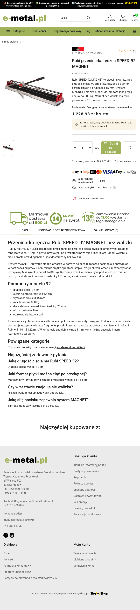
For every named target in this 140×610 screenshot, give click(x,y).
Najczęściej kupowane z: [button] (70, 427)
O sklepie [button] (10, 544)
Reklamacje (80, 502)
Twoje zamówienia (85, 553)
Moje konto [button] (81, 544)
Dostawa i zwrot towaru (88, 496)
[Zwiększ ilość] (89, 148)
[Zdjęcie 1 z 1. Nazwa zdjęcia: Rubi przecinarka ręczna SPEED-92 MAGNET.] (8, 148)
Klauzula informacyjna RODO (91, 465)
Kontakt (8, 559)
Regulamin (80, 477)
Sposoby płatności (84, 489)
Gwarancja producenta (87, 514)
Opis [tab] (25, 230)
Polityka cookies (83, 483)
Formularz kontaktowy (17, 565)
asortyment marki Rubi (71, 347)
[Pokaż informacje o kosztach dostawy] (114, 187)
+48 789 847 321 (13, 526)
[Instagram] (12, 535)
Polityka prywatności (86, 471)
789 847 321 (131, 3)
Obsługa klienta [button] (85, 456)
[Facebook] (5, 535)
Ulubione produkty (84, 559)
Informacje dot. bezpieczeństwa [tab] (61, 230)
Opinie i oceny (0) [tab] (106, 230)
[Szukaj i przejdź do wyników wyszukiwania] (88, 18)
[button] (40, 31)
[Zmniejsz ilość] (74, 148)
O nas (7, 553)
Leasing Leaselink (84, 508)
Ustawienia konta (84, 565)
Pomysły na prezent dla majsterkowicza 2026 (31, 578)
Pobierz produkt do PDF (91, 198)
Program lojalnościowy (17, 571)
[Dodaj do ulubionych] (129, 147)
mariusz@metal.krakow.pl (18, 519)
